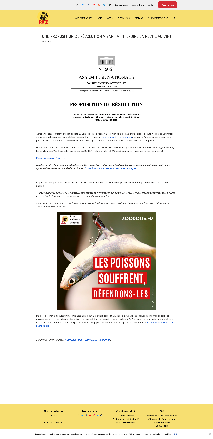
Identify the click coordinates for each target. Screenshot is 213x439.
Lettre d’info (138, 4)
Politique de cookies (126, 422)
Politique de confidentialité (126, 419)
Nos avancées (121, 4)
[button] (93, 18)
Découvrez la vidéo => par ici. (50, 158)
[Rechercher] (175, 18)
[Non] (210, 434)
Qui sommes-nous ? (158, 18)
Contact (151, 4)
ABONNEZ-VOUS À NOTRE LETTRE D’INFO (87, 339)
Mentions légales (125, 415)
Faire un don (167, 5)
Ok (175, 433)
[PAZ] (44, 18)
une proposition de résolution (117, 137)
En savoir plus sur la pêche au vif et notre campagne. (110, 168)
